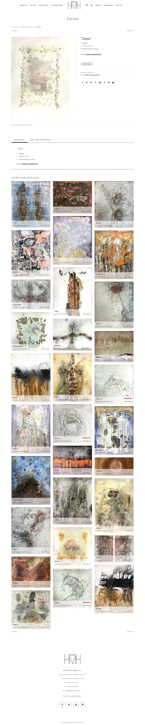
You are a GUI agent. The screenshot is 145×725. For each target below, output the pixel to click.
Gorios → (130, 31)
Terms (70, 696)
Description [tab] (19, 140)
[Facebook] (62, 704)
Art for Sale (15, 26)
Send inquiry (87, 64)
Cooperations (57, 5)
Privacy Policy (77, 696)
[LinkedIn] (69, 704)
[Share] (82, 82)
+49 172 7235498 (72, 686)
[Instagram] (82, 704)
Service (98, 5)
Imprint (65, 696)
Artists (33, 5)
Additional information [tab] (40, 140)
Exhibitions (108, 5)
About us (23, 5)
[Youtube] (76, 704)
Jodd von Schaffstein (28, 26)
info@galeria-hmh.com (72, 690)
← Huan (14, 31)
